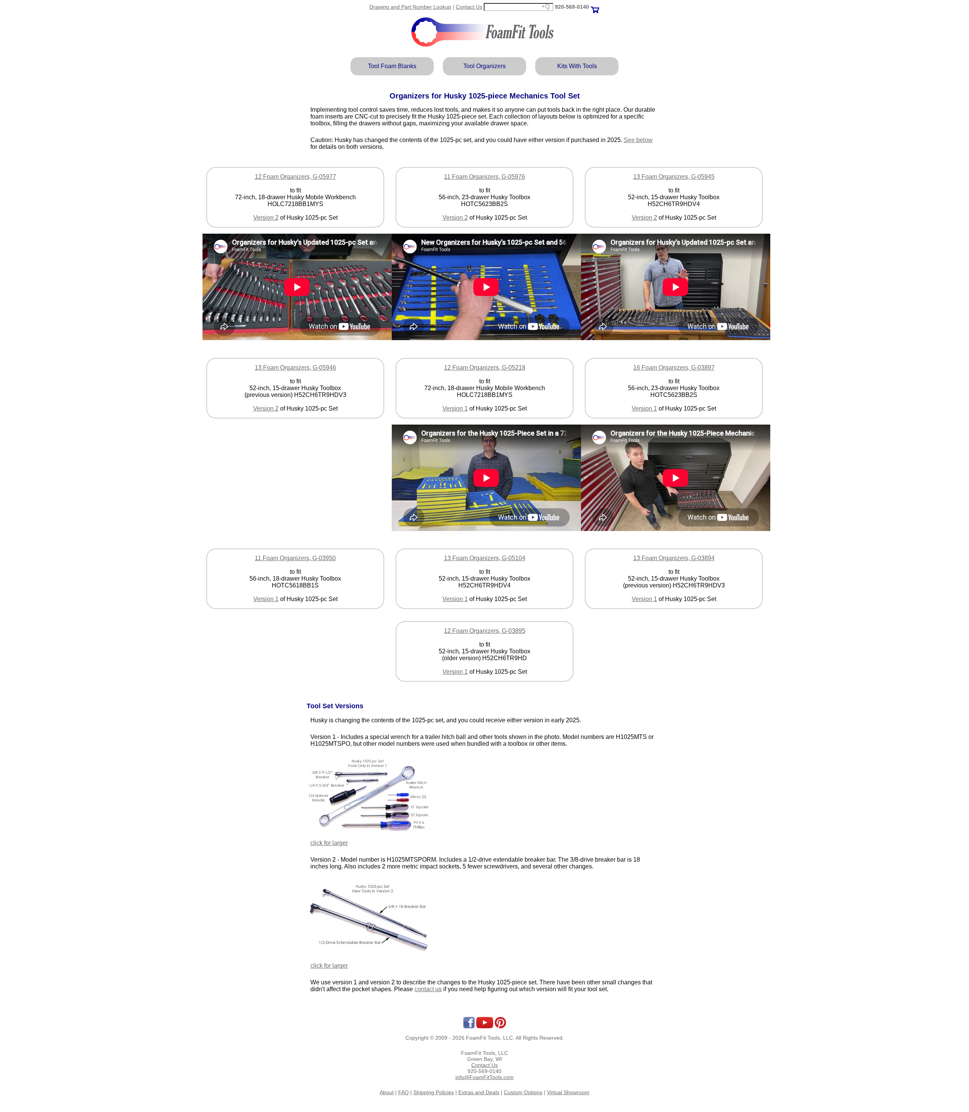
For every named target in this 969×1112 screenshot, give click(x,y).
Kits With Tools (577, 66)
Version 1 (455, 408)
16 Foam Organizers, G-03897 (674, 367)
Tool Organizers (484, 66)
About (387, 1092)
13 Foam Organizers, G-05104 (484, 558)
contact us (428, 989)
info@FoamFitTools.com (484, 1077)
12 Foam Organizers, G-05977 (295, 176)
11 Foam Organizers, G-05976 (484, 176)
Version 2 (266, 217)
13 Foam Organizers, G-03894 (674, 558)
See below (638, 140)
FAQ (403, 1092)
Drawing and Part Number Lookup (410, 7)
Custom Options (523, 1092)
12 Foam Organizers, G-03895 (484, 631)
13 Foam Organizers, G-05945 (674, 176)
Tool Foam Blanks (392, 66)
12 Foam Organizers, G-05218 (484, 367)
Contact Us (469, 7)
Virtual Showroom (568, 1092)
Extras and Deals (478, 1092)
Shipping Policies (433, 1092)
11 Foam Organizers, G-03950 (295, 558)
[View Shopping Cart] (595, 7)
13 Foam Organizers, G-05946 (295, 367)
